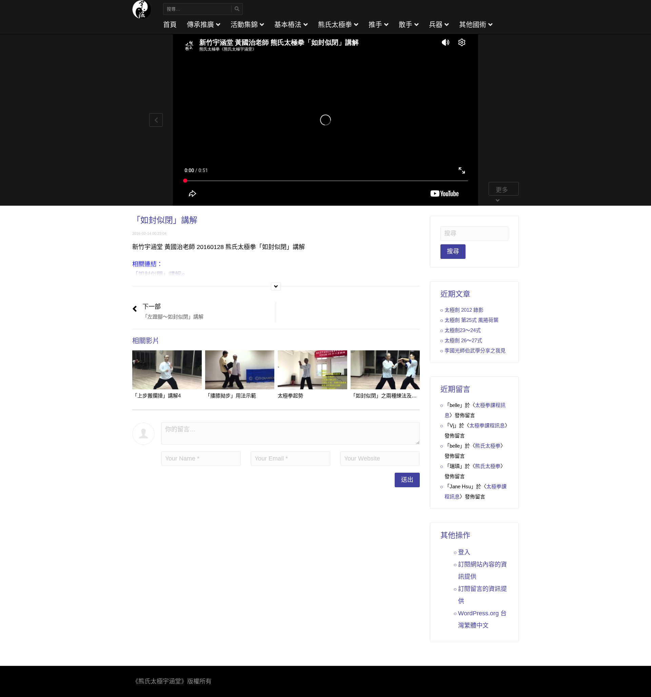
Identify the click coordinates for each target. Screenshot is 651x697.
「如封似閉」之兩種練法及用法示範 (391, 395)
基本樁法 (288, 24)
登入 (464, 552)
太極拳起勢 (290, 395)
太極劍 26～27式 (463, 340)
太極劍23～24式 (463, 330)
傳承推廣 (201, 24)
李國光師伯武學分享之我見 (475, 350)
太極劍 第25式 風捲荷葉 (471, 320)
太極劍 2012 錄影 (464, 310)
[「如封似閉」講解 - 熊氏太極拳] (141, 9)
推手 (376, 24)
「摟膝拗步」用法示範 (230, 395)
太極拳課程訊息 (487, 425)
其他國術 (473, 24)
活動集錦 (245, 24)
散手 (406, 24)
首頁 (170, 24)
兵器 (437, 24)
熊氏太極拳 (336, 24)
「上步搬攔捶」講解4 (156, 395)
